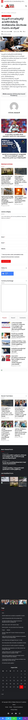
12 (10, 680)
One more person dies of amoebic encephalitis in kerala (14, 642)
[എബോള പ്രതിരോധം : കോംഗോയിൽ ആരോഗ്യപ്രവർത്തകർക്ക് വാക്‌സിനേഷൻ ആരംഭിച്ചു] (21, 424)
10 (3, 680)
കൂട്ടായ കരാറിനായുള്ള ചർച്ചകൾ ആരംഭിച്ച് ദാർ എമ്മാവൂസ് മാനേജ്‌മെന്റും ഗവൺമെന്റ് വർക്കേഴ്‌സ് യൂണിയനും (7, 200)
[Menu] (2, 6)
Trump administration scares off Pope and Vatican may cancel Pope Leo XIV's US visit (14, 660)
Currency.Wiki (22, 310)
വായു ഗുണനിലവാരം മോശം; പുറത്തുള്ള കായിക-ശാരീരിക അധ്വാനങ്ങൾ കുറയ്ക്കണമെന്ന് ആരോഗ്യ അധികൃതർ (7, 179)
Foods (3, 630)
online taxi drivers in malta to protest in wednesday (13, 645)
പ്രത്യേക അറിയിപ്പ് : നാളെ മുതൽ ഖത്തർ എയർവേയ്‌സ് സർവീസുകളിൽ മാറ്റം (18, 342)
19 (10, 683)
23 (25, 683)
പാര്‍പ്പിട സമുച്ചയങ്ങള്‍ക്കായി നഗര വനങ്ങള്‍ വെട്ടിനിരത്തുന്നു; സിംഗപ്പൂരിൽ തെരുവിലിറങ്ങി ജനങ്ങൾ (6, 434)
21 (17, 683)
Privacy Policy (14, 709)
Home (4, 12)
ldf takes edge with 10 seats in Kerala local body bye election (13, 633)
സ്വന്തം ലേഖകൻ (6, 31)
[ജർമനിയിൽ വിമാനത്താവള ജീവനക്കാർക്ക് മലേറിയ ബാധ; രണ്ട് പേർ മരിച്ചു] (14, 479)
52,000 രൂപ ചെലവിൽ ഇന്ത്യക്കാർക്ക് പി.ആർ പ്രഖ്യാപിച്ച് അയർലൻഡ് (18, 335)
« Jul (2, 694)
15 (21, 680)
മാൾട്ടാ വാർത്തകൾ (11, 12)
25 (6, 687)
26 (10, 687)
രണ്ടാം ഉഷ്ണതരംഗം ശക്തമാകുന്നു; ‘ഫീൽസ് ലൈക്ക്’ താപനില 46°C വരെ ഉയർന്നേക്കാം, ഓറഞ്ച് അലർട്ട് (21, 179)
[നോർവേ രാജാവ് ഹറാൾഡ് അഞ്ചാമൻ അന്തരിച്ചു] (5, 540)
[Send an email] (11, 31)
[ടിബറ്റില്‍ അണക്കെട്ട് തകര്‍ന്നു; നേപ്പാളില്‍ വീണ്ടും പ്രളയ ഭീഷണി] (23, 479)
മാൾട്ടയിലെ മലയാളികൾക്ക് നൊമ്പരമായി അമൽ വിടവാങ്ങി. (18, 350)
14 (17, 680)
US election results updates (8, 663)
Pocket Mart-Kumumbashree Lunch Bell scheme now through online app (13, 648)
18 (6, 683)
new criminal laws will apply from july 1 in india (12, 640)
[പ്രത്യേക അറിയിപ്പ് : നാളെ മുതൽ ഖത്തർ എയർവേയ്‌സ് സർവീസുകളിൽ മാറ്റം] (6, 343)
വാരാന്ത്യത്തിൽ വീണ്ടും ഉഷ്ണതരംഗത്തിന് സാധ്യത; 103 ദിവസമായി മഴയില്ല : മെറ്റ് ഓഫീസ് (21, 199)
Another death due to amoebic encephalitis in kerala (13, 615)
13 (14, 680)
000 (3, 613)
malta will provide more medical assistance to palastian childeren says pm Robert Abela (14, 637)
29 (21, 687)
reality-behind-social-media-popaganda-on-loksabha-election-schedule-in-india (12, 652)
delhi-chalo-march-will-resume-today (10, 624)
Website (3, 248)
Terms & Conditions (18, 707)
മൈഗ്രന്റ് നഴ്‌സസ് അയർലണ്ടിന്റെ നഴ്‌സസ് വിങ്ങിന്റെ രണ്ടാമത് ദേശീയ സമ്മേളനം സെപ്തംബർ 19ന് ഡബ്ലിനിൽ (20, 412)
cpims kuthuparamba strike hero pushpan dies (12, 618)
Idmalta (8, 630)
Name (3, 237)
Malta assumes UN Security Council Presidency (14, 94)
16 (25, 680)
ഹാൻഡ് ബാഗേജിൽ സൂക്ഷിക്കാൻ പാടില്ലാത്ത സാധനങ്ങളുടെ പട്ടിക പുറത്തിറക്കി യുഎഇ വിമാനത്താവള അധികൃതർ (18, 326)
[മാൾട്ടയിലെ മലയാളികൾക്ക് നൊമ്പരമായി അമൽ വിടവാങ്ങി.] (6, 351)
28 (17, 687)
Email (3, 242)
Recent (13, 317)
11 (6, 680)
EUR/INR (4, 310)
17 (3, 683)
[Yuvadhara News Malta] (10, 6)
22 (21, 683)
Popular (4, 317)
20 (14, 683)
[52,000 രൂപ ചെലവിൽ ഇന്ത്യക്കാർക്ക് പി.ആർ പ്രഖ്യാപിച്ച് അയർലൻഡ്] (6, 336)
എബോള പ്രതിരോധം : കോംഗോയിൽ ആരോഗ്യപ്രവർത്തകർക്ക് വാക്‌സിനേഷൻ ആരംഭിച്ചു (21, 432)
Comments (23, 317)
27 (14, 687)
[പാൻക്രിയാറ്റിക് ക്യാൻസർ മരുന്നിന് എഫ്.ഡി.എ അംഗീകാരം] (5, 479)
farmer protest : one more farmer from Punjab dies (12, 627)
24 (3, 687)
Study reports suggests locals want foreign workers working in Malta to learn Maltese (13, 656)
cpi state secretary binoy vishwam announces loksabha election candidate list (12, 621)
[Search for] (26, 6)
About (10, 707)
